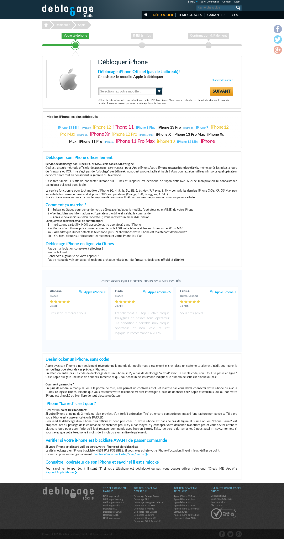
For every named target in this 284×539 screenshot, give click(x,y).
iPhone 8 (86, 128)
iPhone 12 (102, 127)
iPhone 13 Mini (68, 127)
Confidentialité (218, 502)
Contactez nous (218, 496)
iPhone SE (82, 135)
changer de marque (222, 80)
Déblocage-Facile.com (68, 493)
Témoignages (190, 15)
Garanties (216, 15)
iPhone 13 (166, 141)
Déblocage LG (110, 509)
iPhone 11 (123, 127)
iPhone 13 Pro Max (189, 135)
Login (237, 1)
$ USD (191, 1)
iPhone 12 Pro (124, 134)
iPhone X (163, 135)
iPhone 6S (188, 128)
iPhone (208, 141)
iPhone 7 (202, 127)
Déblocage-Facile (68, 11)
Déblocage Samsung (113, 499)
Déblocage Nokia (111, 506)
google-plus (239, 534)
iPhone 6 (109, 142)
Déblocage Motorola (113, 502)
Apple (81, 25)
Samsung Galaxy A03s (185, 518)
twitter (230, 534)
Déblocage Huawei (112, 512)
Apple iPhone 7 (225, 292)
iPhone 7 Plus (146, 135)
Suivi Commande (210, 1)
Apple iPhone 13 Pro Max (186, 509)
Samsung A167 (181, 512)
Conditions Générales (221, 499)
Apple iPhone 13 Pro (184, 496)
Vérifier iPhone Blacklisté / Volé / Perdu (119, 454)
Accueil (146, 14)
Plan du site (217, 505)
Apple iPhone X (95, 292)
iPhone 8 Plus (145, 127)
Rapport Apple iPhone (60, 472)
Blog (235, 15)
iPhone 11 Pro (90, 142)
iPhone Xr (100, 134)
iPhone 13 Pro (169, 127)
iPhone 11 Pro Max (135, 141)
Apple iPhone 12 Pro (184, 506)
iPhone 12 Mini (187, 141)
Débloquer (163, 15)
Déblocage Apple (111, 496)
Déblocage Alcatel (112, 518)
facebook (222, 534)
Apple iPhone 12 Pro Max (186, 515)
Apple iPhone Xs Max (184, 499)
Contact (226, 1)
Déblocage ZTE (111, 515)
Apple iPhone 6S (159, 292)
